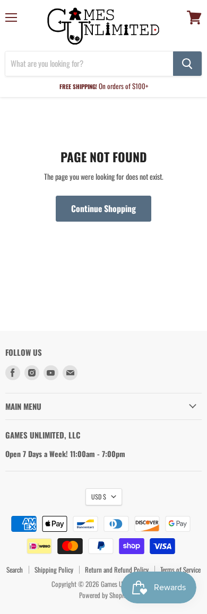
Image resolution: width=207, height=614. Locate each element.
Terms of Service (180, 569)
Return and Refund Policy (117, 569)
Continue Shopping (103, 208)
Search (14, 569)
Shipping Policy (53, 569)
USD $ (98, 497)
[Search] (187, 63)
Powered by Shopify (103, 595)
